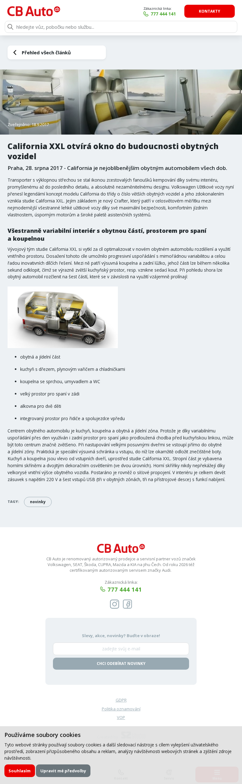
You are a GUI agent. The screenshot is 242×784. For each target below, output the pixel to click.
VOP (121, 717)
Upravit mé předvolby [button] (63, 771)
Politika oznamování (121, 709)
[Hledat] (10, 27)
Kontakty (209, 11)
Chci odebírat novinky (121, 663)
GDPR (121, 700)
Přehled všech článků (46, 52)
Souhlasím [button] (20, 771)
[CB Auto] (33, 11)
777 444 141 (163, 14)
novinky (38, 501)
